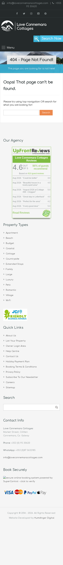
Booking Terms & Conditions (21, 367)
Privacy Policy (13, 372)
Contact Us (12, 356)
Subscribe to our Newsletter (22, 377)
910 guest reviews (36, 173)
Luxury (9, 280)
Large (9, 274)
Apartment (12, 233)
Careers (10, 382)
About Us (11, 336)
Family (9, 269)
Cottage (10, 254)
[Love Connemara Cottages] (24, 26)
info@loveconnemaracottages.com (27, 3)
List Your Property (16, 341)
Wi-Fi (8, 300)
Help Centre (12, 351)
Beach (9, 238)
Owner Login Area (16, 346)
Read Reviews (21, 212)
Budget (10, 243)
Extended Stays (14, 264)
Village (9, 295)
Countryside (12, 259)
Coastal (10, 248)
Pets (8, 285)
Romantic (11, 290)
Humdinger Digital (44, 518)
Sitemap (10, 387)
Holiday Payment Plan (18, 361)
